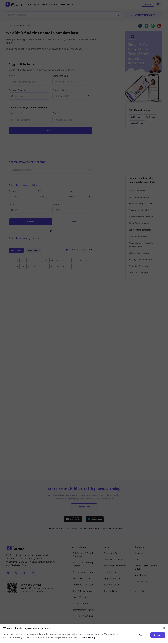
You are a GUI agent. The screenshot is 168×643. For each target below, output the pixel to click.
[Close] (155, 292)
